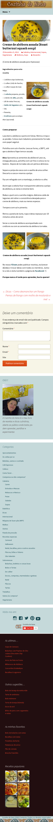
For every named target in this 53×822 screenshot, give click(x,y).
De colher (8, 572)
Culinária (26, 52)
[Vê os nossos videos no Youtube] (38, 617)
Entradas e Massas (12, 488)
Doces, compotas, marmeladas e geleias (21, 576)
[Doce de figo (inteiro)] (23, 801)
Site (4, 357)
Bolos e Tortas (10, 567)
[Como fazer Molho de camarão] (23, 789)
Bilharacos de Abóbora (14, 664)
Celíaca (5, 469)
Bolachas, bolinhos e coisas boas (18, 563)
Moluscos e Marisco (12, 492)
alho (14, 98)
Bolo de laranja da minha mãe (16, 690)
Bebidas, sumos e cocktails (13, 461)
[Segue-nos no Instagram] (15, 617)
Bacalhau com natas (12, 737)
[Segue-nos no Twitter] (26, 617)
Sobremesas (7, 560)
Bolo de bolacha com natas (15, 733)
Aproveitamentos (9, 453)
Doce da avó (10, 706)
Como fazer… (8, 473)
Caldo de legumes (11, 105)
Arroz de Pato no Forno (14, 660)
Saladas (8, 500)
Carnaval (8, 540)
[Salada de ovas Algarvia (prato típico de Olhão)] (11, 776)
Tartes (7, 588)
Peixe (7, 496)
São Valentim (10, 556)
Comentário (9, 328)
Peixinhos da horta (12, 741)
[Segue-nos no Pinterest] (32, 617)
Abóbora (19, 55)
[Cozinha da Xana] (26, 4)
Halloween (9, 544)
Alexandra (36, 55)
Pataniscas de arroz (12, 745)
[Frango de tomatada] (11, 789)
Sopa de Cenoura (11, 647)
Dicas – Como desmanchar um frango (23, 291)
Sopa (26, 55)
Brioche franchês (11, 753)
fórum (14, 264)
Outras (5, 529)
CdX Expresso (8, 465)
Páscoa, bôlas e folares (14, 552)
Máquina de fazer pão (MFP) (13, 520)
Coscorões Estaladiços (14, 668)
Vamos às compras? (10, 596)
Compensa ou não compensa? (14, 477)
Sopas (43, 52)
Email (6, 352)
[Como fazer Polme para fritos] (11, 801)
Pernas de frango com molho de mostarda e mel (28, 297)
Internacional (35, 52)
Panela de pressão (10, 533)
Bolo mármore (10, 698)
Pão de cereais (11, 749)
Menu (5, 12)
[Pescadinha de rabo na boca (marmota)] (23, 776)
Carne (7, 484)
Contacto (23, 817)
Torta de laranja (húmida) (14, 702)
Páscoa (8, 584)
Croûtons (8, 116)
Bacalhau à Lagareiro (13, 672)
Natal (7, 580)
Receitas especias (10, 537)
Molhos (5, 525)
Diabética (6, 508)
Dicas (5, 512)
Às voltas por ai (8, 457)
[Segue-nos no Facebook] (20, 617)
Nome (6, 346)
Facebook (39, 271)
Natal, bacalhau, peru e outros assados (20, 548)
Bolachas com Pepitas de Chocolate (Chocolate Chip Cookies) (16, 653)
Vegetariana (7, 55)
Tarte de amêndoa (12, 694)
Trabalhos (6, 592)
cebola (8, 94)
